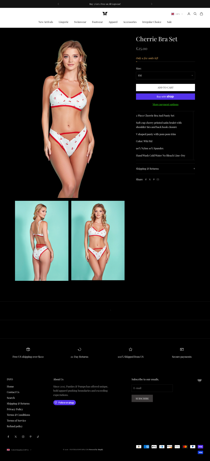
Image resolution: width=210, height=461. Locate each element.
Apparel (113, 22)
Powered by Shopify (96, 449)
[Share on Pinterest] (154, 179)
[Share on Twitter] (150, 179)
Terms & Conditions (18, 414)
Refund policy (15, 426)
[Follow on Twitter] (15, 436)
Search (11, 397)
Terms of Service (16, 420)
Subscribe (142, 398)
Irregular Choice (151, 22)
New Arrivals (45, 22)
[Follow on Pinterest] (30, 436)
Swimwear (80, 22)
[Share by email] (158, 179)
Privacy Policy (15, 409)
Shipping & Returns (18, 403)
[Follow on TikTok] (38, 436)
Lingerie (63, 22)
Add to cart (166, 87)
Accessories (130, 22)
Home (10, 386)
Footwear (97, 22)
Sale (169, 22)
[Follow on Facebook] (8, 436)
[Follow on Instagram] (23, 436)
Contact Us (13, 392)
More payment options (165, 104)
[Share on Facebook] (146, 179)
